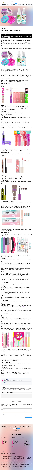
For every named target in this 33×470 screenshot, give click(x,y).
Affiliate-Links (4, 443)
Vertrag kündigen (16, 430)
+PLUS (22, 462)
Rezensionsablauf (5, 441)
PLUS (10, 1)
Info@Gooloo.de (19, 389)
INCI (26, 1)
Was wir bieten (4, 440)
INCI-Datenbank (20, 457)
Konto (12, 1)
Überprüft (26, 411)
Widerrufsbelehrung (15, 442)
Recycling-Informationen (26, 440)
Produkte (23, 1)
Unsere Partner (4, 442)
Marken (19, 1)
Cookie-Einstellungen (15, 443)
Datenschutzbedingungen (14, 404)
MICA (23, 306)
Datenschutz (14, 440)
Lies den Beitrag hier (23, 4)
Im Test (16, 1)
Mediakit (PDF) (25, 443)
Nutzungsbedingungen (7, 404)
